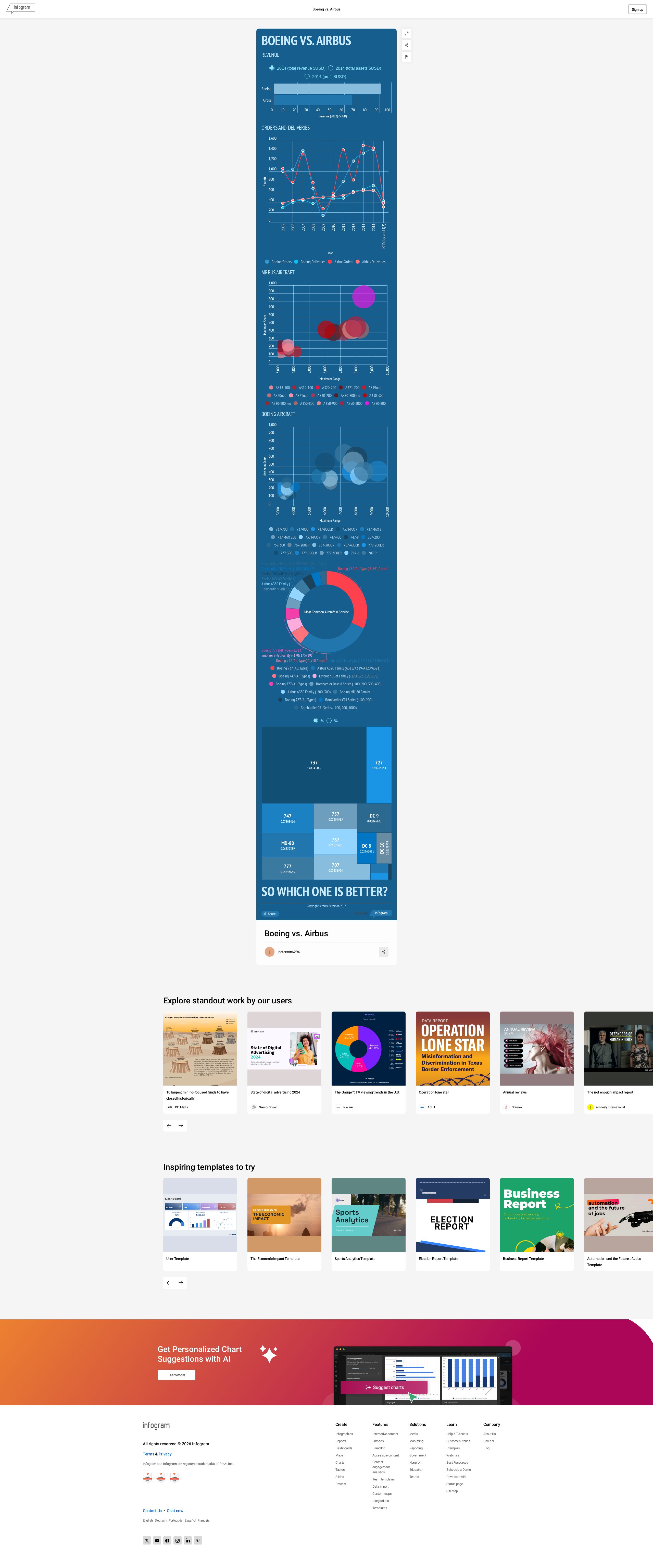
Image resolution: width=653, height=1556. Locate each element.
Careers (488, 1441)
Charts (339, 1462)
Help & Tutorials (457, 1434)
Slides (339, 1477)
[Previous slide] (169, 1125)
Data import (380, 1486)
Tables (340, 1470)
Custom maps (382, 1494)
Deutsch (161, 1520)
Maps (339, 1455)
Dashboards (343, 1448)
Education (416, 1470)
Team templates (383, 1479)
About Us (489, 1434)
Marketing (416, 1441)
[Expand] (406, 33)
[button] (279, 261)
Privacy (165, 1454)
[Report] (406, 57)
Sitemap (452, 1491)
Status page (454, 1484)
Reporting (415, 1448)
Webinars (453, 1455)
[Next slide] (181, 1125)
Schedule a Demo (458, 1470)
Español (190, 1520)
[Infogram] (20, 9)
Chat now (175, 1510)
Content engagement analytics (381, 1467)
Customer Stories (458, 1441)
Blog (486, 1448)
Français (204, 1520)
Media (413, 1434)
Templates (379, 1508)
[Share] (406, 45)
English (148, 1520)
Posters (340, 1484)
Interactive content (385, 1434)
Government (417, 1455)
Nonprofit (415, 1462)
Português (176, 1520)
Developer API (456, 1477)
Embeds (378, 1441)
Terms (148, 1454)
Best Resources (457, 1462)
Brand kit (378, 1448)
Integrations (380, 1501)
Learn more (176, 1375)
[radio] (298, 68)
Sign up (637, 9)
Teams (414, 1477)
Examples (453, 1448)
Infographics (344, 1434)
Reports (340, 1441)
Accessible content (385, 1455)
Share (271, 914)
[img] (327, 88)
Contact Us (152, 1510)
